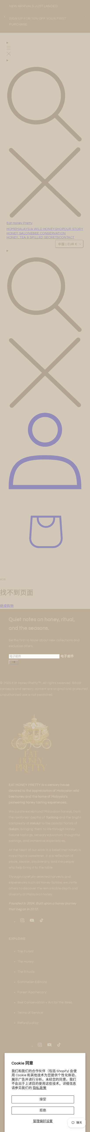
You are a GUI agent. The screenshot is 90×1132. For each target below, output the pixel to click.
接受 (43, 1099)
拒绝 (43, 1110)
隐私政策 (39, 1088)
